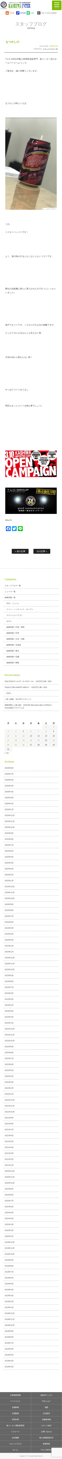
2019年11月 (10, 1248)
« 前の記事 (20, 551)
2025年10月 (10, 827)
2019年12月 (10, 1242)
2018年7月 (9, 1343)
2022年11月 (10, 1035)
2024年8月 (9, 910)
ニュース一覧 (10, 592)
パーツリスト (15, 1401)
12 (23, 736)
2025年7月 (9, 845)
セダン (9, 621)
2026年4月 (9, 792)
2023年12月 (10, 958)
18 (16, 740)
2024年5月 (9, 928)
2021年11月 (10, 1106)
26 (23, 745)
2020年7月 (9, 1201)
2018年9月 (9, 1331)
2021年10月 (10, 1112)
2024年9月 (9, 904)
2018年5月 (9, 1355)
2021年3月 (9, 1153)
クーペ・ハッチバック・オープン (20, 609)
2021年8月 (9, 1124)
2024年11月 (10, 892)
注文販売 (46, 1413)
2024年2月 (9, 946)
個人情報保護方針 (46, 1438)
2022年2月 (9, 1088)
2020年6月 (9, 1207)
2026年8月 (9, 768)
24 (8, 745)
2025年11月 (10, 821)
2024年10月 (10, 898)
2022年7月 (9, 1058)
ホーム (15, 1450)
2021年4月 (9, 1147)
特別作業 (15, 1419)
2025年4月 (9, 863)
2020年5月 (9, 1213)
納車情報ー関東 (12, 663)
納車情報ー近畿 (12, 657)
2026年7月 (9, 774)
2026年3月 (9, 798)
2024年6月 (9, 922)
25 (16, 745)
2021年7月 (9, 1130)
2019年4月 (9, 1290)
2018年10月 (10, 1325)
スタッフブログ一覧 (50, 49)
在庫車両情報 (15, 1395)
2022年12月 (10, 1029)
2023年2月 (9, 1017)
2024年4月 (9, 934)
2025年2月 (9, 875)
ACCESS (22, 13)
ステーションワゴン (14, 615)
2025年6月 (9, 851)
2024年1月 (9, 952)
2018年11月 (10, 1319)
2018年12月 (10, 1313)
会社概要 (15, 1438)
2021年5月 (9, 1141)
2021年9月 (9, 1118)
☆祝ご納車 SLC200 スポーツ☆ (18, 699)
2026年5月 (9, 786)
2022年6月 (9, 1064)
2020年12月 (10, 1171)
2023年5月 (9, 999)
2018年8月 (9, 1337)
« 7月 (6, 753)
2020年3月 (9, 1224)
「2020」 (8, 693)
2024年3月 (9, 940)
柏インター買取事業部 (15, 1425)
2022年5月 (9, 1070)
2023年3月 (9, 1011)
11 (16, 736)
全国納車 (15, 1413)
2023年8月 (9, 981)
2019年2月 (9, 1301)
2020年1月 (9, 1236)
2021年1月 (9, 1165)
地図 (46, 1407)
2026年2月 (9, 804)
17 (8, 740)
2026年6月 (9, 780)
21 (38, 740)
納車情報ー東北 (12, 651)
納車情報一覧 (10, 597)
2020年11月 (10, 1177)
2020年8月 (9, 1195)
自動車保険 (46, 1419)
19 (23, 740)
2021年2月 (9, 1159)
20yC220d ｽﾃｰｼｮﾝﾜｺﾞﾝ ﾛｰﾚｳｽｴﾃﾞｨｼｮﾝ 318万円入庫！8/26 (28, 681)
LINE (32, 13)
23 (54, 740)
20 (31, 740)
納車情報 (46, 1444)
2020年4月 (9, 1218)
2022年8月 (9, 1053)
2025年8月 (9, 839)
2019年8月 (9, 1266)
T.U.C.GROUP (46, 1450)
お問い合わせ (46, 1432)
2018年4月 (9, 1361)
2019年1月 (9, 1307)
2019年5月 (9, 1284)
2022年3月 (9, 1082)
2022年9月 (9, 1047)
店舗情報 (15, 1407)
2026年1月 (9, 809)
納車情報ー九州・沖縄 (15, 639)
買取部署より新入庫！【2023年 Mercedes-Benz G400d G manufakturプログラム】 (28, 706)
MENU (56, 5)
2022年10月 (10, 1041)
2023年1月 (9, 1023)
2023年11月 (10, 964)
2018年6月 (9, 1349)
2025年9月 (9, 833)
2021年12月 (10, 1100)
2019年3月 (9, 1296)
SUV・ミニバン (12, 603)
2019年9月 (9, 1260)
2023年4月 (9, 1005)
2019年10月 (10, 1254)
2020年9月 (9, 1189)
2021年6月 (9, 1135)
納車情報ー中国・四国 (15, 627)
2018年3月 (9, 1367)
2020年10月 (10, 1183)
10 (8, 736)
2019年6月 (9, 1278)
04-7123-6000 (49, 12)
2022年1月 (9, 1094)
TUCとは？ (46, 1401)
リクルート (15, 1432)
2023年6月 (9, 993)
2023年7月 (9, 987)
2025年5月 (9, 857)
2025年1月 (9, 881)
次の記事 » (42, 551)
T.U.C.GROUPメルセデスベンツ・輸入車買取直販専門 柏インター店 (24, 5)
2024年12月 (10, 887)
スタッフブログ (15, 1444)
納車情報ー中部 (12, 633)
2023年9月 (9, 975)
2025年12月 (10, 815)
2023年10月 (10, 970)
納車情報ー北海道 (13, 645)
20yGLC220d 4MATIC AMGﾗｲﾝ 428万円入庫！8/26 (26, 687)
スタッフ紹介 (46, 1425)
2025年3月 (9, 869)
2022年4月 (9, 1076)
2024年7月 (9, 916)
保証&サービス (46, 1395)
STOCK (12, 13)
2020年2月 (9, 1230)
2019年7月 (9, 1272)
